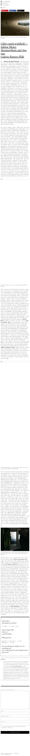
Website (3, 721)
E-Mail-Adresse (5, 716)
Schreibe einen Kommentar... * (9, 689)
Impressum (16, 753)
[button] (4, 10)
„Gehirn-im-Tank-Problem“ (11, 61)
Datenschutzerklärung (6, 754)
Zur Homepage (6, 1)
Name (2, 710)
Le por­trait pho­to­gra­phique (16, 666)
